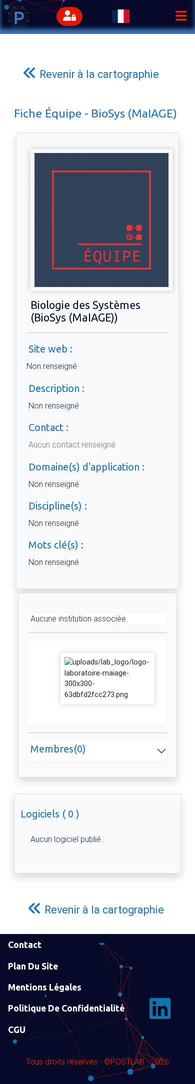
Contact (25, 945)
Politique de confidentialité (66, 1008)
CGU (17, 1029)
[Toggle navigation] (181, 17)
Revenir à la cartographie (98, 74)
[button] (72, 17)
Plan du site (33, 966)
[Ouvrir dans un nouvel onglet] (107, 678)
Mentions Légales (45, 987)
